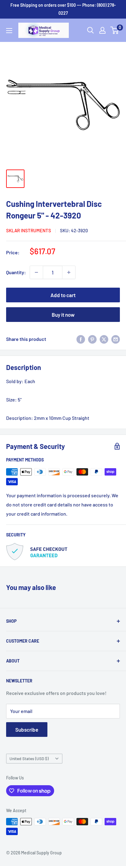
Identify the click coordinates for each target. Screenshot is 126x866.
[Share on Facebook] (80, 339)
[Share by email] (115, 339)
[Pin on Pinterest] (92, 339)
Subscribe (26, 729)
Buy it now (63, 315)
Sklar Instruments (28, 230)
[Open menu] (9, 30)
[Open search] (90, 30)
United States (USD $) (29, 758)
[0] (115, 30)
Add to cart (63, 295)
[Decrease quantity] (36, 272)
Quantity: (16, 272)
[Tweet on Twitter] (104, 339)
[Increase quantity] (68, 272)
